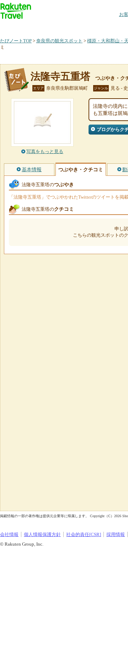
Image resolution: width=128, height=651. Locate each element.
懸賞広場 (83, 26)
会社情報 (9, 534)
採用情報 (115, 534)
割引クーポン (112, 26)
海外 (54, 26)
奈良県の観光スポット (59, 40)
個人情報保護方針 (42, 534)
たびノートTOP (16, 40)
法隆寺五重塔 (60, 76)
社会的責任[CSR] (83, 534)
